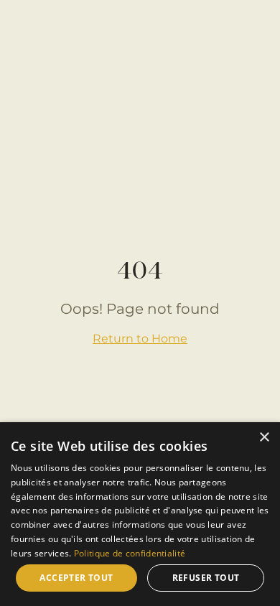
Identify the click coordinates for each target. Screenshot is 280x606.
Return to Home (140, 338)
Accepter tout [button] (76, 578)
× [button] (263, 437)
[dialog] (140, 514)
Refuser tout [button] (206, 578)
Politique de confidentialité (129, 553)
